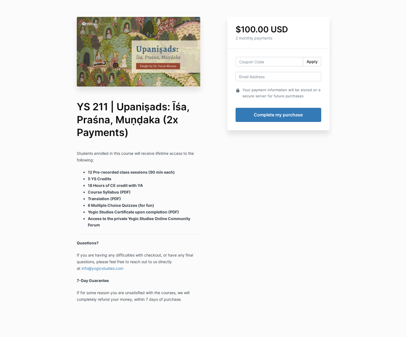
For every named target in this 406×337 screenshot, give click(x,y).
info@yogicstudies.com (102, 268)
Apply (312, 61)
